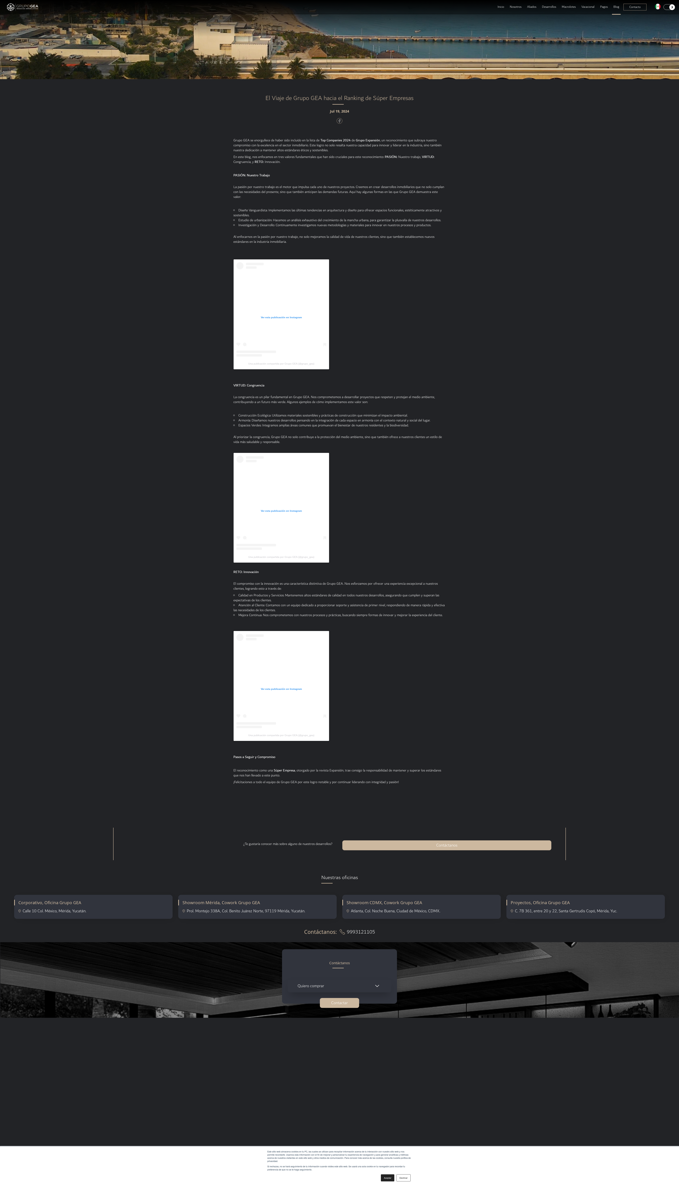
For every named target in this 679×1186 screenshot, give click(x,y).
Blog (616, 6)
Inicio (501, 6)
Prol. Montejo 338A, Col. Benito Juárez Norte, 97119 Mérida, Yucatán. (246, 911)
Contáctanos (446, 845)
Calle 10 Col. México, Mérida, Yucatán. (54, 911)
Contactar (339, 1003)
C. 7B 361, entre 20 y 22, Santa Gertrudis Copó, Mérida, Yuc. (566, 911)
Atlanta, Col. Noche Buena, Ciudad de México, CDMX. (395, 911)
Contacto (635, 7)
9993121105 (361, 932)
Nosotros (515, 6)
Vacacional (587, 6)
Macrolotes (569, 6)
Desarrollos (549, 6)
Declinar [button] (403, 1177)
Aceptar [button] (387, 1177)
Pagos (604, 6)
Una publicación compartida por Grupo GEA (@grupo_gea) (281, 363)
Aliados (531, 6)
